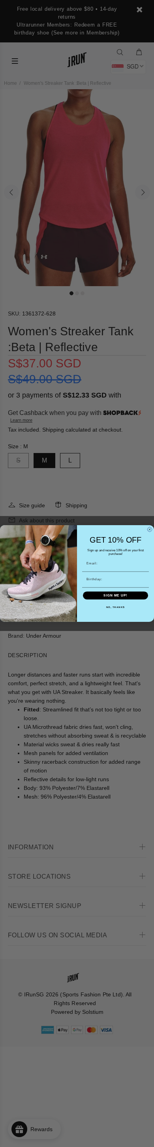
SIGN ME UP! (115, 595)
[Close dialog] (149, 529)
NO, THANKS (115, 607)
